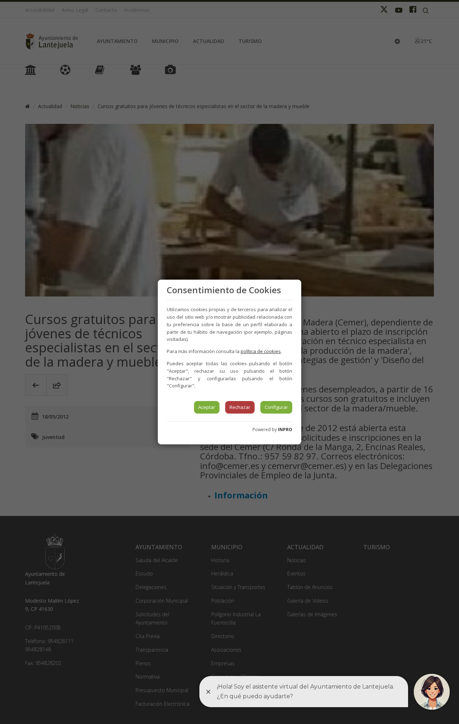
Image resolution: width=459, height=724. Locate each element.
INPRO (285, 429)
